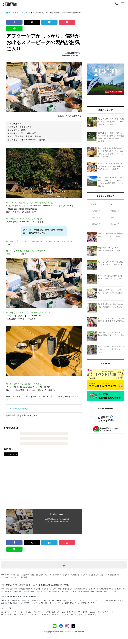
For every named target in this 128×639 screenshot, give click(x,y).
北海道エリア (96, 204)
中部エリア (114, 211)
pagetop (64, 565)
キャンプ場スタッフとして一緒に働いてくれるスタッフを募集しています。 (77, 574)
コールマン (5, 612)
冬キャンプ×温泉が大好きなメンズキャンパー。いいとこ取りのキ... (110, 279)
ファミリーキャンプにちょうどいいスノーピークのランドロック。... (110, 349)
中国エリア (114, 217)
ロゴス (28, 612)
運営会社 (23, 577)
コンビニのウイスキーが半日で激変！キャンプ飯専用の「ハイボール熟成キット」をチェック (110, 121)
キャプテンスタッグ (51, 612)
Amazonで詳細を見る (19, 408)
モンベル (37, 612)
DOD (85, 612)
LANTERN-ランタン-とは (10, 574)
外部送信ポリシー (114, 574)
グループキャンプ (11, 454)
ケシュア (91, 614)
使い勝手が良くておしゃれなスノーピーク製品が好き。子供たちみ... (110, 307)
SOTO (22, 614)
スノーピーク (17, 612)
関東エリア (96, 211)
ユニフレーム (33, 614)
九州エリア (114, 224)
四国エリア (96, 224)
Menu (122, 1)
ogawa (92, 612)
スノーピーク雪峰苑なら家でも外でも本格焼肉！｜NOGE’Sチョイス (43, 231)
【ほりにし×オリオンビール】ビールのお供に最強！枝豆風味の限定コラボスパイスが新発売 (110, 166)
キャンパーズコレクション (74, 614)
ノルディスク (56, 614)
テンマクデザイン (104, 612)
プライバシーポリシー (9, 577)
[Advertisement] (44, 484)
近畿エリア (96, 217)
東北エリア (114, 204)
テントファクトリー (8, 614)
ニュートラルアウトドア (71, 612)
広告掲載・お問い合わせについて (34, 574)
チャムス (45, 614)
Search (117, 1)
